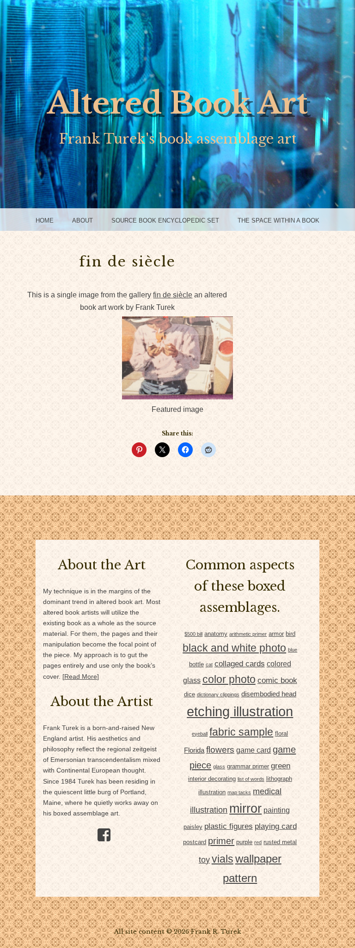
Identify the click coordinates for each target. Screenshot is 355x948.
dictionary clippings (218, 694)
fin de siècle (172, 295)
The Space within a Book (278, 220)
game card (253, 750)
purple (244, 842)
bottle (196, 664)
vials (222, 859)
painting (276, 810)
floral (281, 733)
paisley (193, 826)
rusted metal (280, 842)
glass (219, 766)
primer (221, 841)
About (82, 220)
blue (292, 649)
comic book (277, 680)
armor (276, 633)
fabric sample (241, 732)
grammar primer (248, 766)
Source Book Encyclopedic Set (165, 220)
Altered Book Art (177, 103)
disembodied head (268, 694)
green (280, 765)
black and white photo (234, 648)
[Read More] (80, 676)
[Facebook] (100, 831)
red (258, 842)
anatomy (215, 633)
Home (45, 220)
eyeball (200, 734)
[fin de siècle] (177, 397)
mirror (245, 808)
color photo (229, 679)
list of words (251, 779)
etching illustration (240, 711)
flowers (220, 749)
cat (209, 664)
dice (189, 694)
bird (290, 633)
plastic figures (228, 826)
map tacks (239, 792)
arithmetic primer (248, 634)
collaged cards (239, 663)
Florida (194, 750)
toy (204, 859)
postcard (194, 842)
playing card (276, 826)
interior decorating (212, 778)
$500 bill (193, 634)
